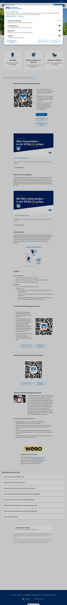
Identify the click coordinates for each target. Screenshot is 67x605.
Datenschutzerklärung (11, 16)
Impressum (21, 16)
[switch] (60, 25)
